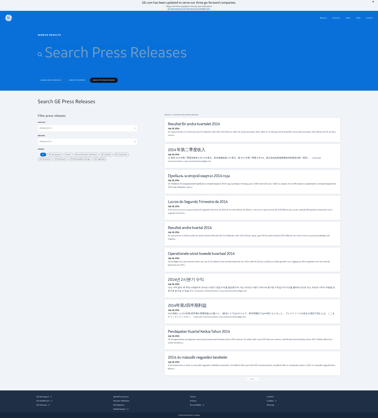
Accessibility (197, 405)
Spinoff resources (121, 397)
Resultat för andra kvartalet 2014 (194, 124)
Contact (369, 18)
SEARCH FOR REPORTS (77, 80)
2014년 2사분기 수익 (186, 280)
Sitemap (270, 405)
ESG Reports (118, 405)
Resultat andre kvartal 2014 (190, 228)
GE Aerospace (174, 8)
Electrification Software (86, 154)
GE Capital (106, 154)
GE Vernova (188, 8)
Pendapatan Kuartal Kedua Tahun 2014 (199, 331)
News (348, 18)
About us (323, 18)
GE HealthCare (203, 8)
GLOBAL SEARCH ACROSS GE (51, 80)
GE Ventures (45, 159)
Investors (336, 18)
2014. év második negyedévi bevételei (197, 357)
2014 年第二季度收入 (186, 150)
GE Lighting (99, 159)
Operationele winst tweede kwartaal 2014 (201, 254)
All (43, 154)
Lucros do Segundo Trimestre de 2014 (198, 202)
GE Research (60, 159)
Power (68, 154)
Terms (193, 397)
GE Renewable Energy (80, 159)
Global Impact (120, 409)
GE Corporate (121, 154)
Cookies (271, 401)
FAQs (358, 18)
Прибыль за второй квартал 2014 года (199, 176)
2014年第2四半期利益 (187, 306)
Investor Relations (121, 401)
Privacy (193, 401)
